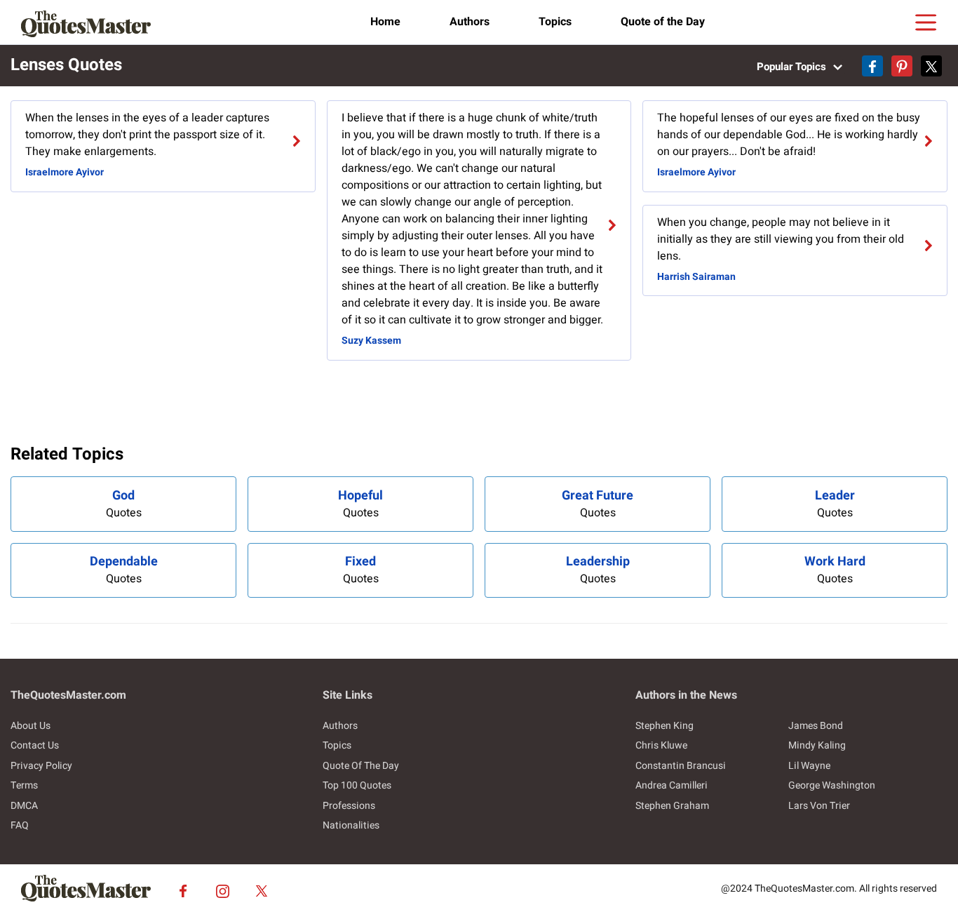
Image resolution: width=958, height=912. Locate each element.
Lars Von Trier (819, 805)
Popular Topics (793, 66)
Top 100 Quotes (357, 785)
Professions (349, 805)
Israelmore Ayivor (64, 172)
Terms (24, 785)
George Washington (831, 785)
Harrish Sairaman (696, 276)
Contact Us (35, 745)
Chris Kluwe (661, 745)
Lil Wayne (809, 765)
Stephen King (664, 725)
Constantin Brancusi (680, 765)
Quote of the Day (663, 21)
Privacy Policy (41, 765)
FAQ (20, 825)
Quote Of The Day (361, 765)
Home (385, 21)
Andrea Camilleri (671, 785)
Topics (555, 21)
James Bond (815, 725)
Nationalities (351, 825)
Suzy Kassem (371, 340)
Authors (470, 21)
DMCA (24, 805)
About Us (30, 725)
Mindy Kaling (817, 745)
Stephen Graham (672, 805)
